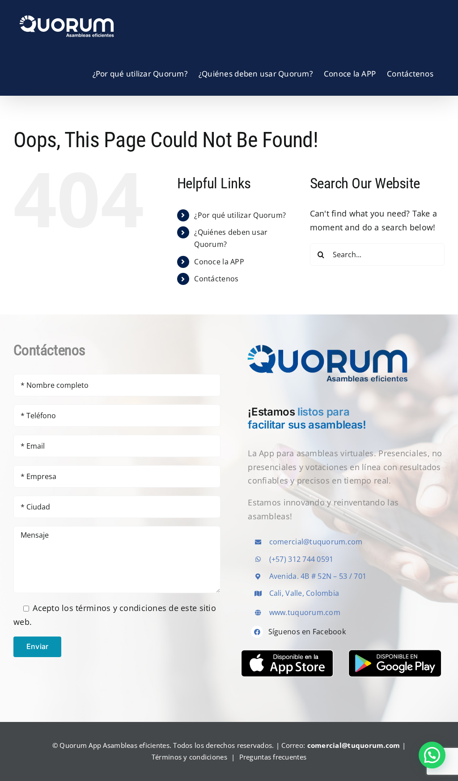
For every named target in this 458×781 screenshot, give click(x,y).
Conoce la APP (219, 262)
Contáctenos (216, 279)
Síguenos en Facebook (307, 632)
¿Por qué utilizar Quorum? (240, 215)
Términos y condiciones (189, 756)
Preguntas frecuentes (272, 756)
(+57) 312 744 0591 (301, 559)
